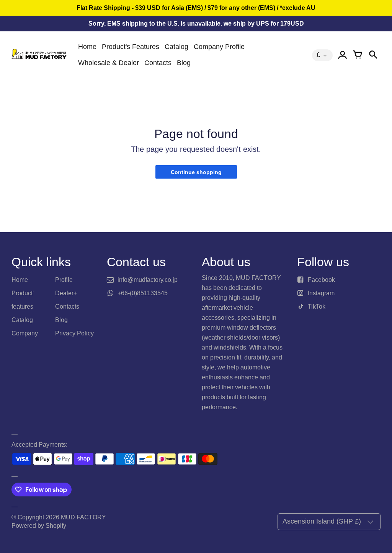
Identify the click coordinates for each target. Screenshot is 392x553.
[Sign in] (342, 55)
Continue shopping (196, 172)
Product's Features (130, 46)
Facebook (321, 279)
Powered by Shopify (38, 525)
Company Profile (219, 46)
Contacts (158, 63)
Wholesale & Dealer (108, 63)
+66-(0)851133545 (143, 293)
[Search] (373, 55)
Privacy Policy (74, 333)
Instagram (321, 293)
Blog (184, 63)
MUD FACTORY (83, 517)
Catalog (176, 46)
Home (87, 46)
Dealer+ (66, 293)
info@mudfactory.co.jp (148, 279)
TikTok (316, 306)
